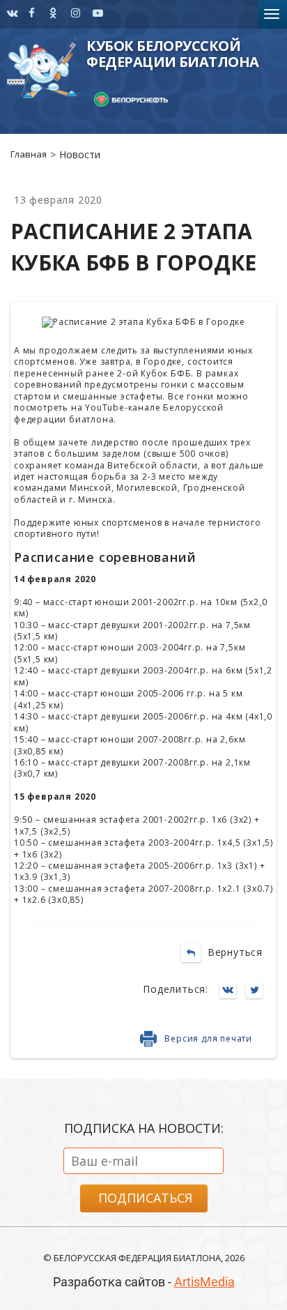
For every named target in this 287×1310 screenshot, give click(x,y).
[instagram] (11, 14)
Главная (28, 154)
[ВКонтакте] (231, 991)
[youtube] (96, 14)
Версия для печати (208, 1038)
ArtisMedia (204, 1281)
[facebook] (32, 14)
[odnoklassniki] (53, 14)
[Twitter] (258, 991)
